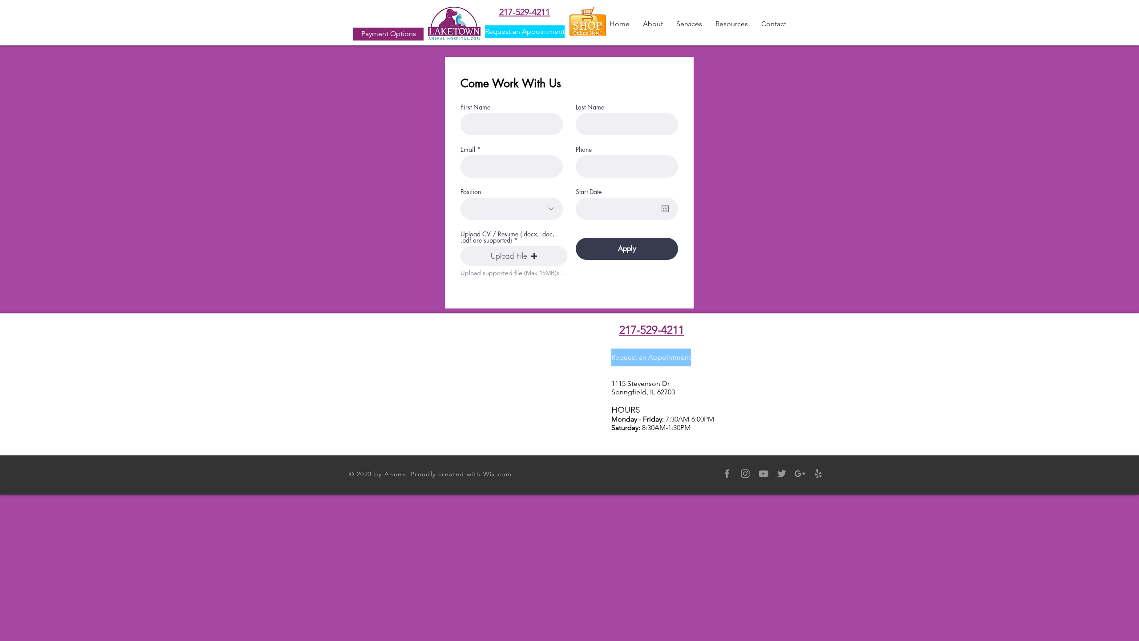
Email (467, 149)
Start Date (589, 192)
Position (470, 192)
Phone (584, 149)
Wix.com (497, 474)
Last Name (590, 107)
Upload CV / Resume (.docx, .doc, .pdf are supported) (507, 237)
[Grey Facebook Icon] (727, 473)
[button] (653, 24)
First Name (475, 107)
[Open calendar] (665, 208)
